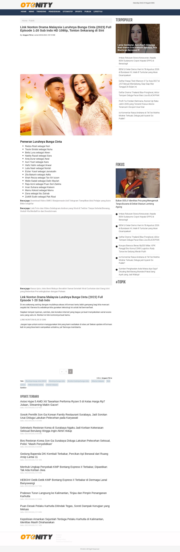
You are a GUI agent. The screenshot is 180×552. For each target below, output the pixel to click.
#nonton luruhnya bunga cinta (78, 381)
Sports (78, 11)
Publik (87, 11)
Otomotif (68, 11)
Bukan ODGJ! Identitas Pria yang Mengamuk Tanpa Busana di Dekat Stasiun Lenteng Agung (137, 203)
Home (23, 11)
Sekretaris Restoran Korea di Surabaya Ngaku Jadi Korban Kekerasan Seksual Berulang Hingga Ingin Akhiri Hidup (61, 429)
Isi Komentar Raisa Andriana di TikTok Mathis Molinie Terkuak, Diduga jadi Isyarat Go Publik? (139, 115)
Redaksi (59, 535)
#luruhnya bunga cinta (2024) (36, 381)
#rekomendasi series (35, 385)
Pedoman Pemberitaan (64, 542)
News (31, 11)
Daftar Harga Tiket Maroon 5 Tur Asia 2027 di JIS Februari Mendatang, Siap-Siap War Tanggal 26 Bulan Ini (139, 84)
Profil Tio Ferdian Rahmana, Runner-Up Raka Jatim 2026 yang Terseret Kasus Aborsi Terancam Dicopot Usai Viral (138, 104)
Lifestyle (98, 11)
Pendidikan (54, 11)
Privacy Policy (61, 539)
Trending (41, 11)
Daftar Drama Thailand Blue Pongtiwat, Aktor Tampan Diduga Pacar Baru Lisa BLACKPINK (139, 94)
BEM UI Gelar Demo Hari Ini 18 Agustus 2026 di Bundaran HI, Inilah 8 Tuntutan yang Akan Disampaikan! (139, 72)
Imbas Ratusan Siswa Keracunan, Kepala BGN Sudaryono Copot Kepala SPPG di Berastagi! (137, 60)
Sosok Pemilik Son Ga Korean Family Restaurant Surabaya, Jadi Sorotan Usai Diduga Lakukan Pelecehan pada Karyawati (63, 416)
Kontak (58, 537)
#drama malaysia (98, 381)
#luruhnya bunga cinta (57, 381)
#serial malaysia (52, 385)
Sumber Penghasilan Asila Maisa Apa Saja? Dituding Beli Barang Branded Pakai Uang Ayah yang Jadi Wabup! (138, 271)
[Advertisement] (66, 55)
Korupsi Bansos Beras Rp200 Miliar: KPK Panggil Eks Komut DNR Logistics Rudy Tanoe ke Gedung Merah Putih (137, 248)
